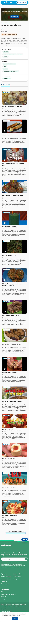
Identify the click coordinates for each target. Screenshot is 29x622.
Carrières (6, 581)
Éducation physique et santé (9, 63)
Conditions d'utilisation (6, 611)
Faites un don (6, 583)
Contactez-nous (17, 576)
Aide (25, 540)
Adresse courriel (5, 559)
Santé (5, 66)
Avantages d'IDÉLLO (6, 576)
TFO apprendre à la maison (7, 594)
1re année (20, 54)
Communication (7, 78)
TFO (7, 591)
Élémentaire (6, 51)
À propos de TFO (6, 579)
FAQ (17, 579)
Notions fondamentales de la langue (11, 71)
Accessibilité (4, 609)
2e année (5, 56)
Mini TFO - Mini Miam (5, 23)
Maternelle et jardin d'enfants (9, 54)
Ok (15, 618)
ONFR (7, 599)
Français (5, 68)
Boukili (7, 596)
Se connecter (22, 2)
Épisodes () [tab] (5, 85)
